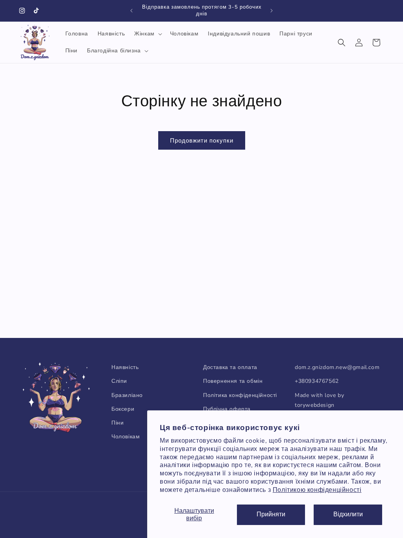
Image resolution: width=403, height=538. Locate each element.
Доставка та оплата (230, 367)
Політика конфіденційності (240, 395)
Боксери (122, 409)
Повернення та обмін (233, 381)
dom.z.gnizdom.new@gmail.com (337, 367)
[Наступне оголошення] (271, 10)
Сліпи (119, 381)
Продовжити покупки (201, 141)
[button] (147, 34)
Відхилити (348, 514)
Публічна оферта (227, 409)
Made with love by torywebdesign (319, 400)
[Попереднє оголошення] (131, 10)
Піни (117, 423)
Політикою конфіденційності (317, 490)
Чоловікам (125, 436)
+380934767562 (317, 381)
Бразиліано (127, 395)
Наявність (125, 367)
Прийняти (271, 514)
